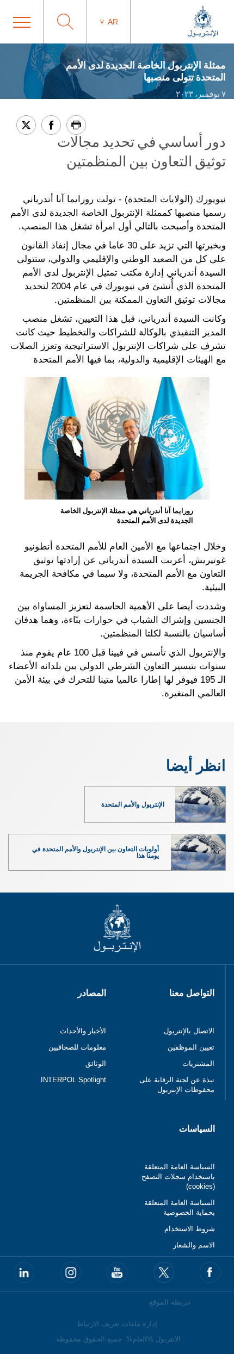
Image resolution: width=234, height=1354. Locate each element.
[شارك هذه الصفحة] (51, 125)
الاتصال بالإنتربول (189, 1031)
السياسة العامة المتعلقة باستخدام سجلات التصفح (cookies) (178, 1176)
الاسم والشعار (194, 1245)
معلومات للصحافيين (77, 1047)
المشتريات (198, 1063)
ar (113, 21)
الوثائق (95, 1063)
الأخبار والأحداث (83, 1031)
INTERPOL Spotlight (73, 1080)
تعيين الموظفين (191, 1047)
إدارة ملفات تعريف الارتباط (117, 1324)
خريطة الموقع (170, 1302)
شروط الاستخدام (189, 1229)
